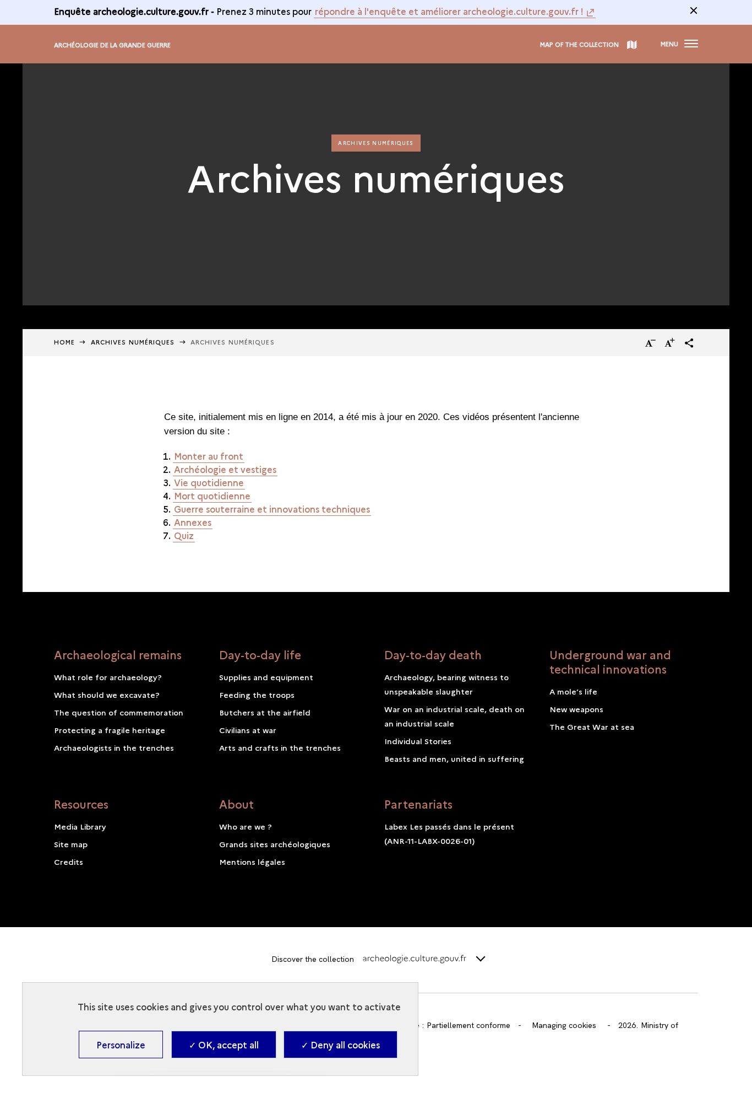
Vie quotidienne (209, 482)
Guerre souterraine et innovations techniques (272, 509)
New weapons (576, 708)
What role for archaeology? (108, 676)
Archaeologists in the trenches (114, 747)
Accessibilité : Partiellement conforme (443, 1025)
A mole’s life (573, 691)
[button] (689, 343)
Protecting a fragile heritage (109, 729)
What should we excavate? (107, 694)
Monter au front (208, 456)
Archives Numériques (133, 342)
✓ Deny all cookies (340, 1044)
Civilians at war (247, 729)
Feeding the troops (257, 694)
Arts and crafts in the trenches (280, 747)
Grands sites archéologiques (274, 843)
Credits (68, 861)
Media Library (80, 826)
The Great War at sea (591, 726)
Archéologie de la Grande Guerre (112, 45)
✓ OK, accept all (224, 1044)
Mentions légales (252, 861)
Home (64, 342)
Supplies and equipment (266, 676)
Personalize (120, 1044)
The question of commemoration (118, 712)
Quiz (184, 535)
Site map (71, 843)
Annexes (192, 522)
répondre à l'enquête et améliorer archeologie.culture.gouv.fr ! (449, 11)
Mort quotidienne (212, 495)
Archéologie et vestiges (225, 469)
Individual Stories (417, 740)
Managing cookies (564, 1025)
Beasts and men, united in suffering (454, 758)
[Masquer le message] (693, 10)
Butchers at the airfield (264, 712)
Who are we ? (245, 826)
